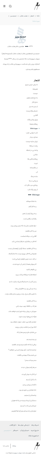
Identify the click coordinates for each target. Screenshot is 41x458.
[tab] (20, 85)
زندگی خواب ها (23, 425)
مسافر (15, 430)
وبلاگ (14, 446)
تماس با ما (6, 446)
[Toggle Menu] (4, 6)
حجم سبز (13, 16)
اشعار (32, 16)
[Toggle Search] (10, 6)
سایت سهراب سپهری (19, 453)
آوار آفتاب (12, 425)
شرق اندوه (34, 430)
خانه (38, 16)
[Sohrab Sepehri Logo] (37, 6)
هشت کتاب (23, 16)
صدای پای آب (24, 430)
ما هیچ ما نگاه (33, 436)
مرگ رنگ (34, 425)
